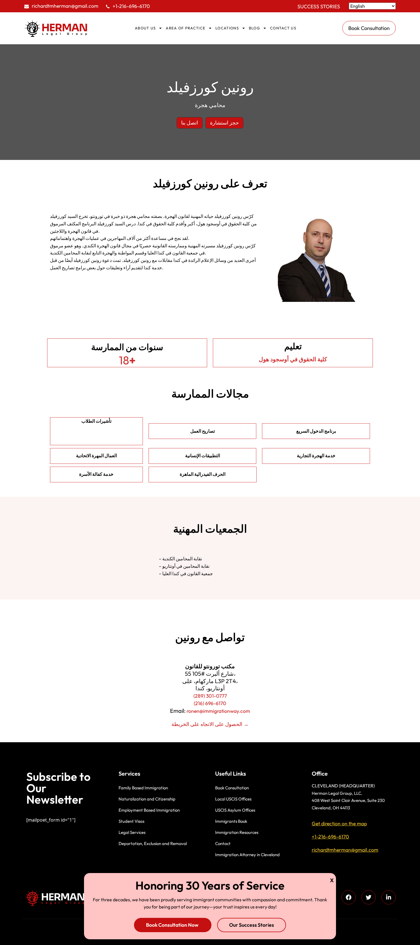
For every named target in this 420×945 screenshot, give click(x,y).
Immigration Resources (236, 832)
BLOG (254, 28)
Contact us (283, 28)
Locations (227, 28)
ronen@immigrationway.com (218, 711)
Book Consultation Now (172, 925)
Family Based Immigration (143, 787)
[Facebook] (348, 897)
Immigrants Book (231, 821)
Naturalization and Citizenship (147, 799)
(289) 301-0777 (210, 696)
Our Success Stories (251, 925)
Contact (223, 843)
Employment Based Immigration (149, 810)
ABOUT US (145, 28)
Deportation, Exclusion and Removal (153, 843)
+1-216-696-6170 (131, 6)
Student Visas (131, 821)
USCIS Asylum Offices (235, 810)
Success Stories (318, 6)
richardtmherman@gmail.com (65, 6)
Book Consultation (232, 787)
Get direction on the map (339, 823)
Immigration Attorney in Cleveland (247, 854)
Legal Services (132, 832)
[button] (190, 123)
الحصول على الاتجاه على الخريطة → (210, 724)
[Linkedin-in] (388, 897)
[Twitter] (368, 897)
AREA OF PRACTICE (185, 28)
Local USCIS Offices (233, 799)
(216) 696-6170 (210, 703)
